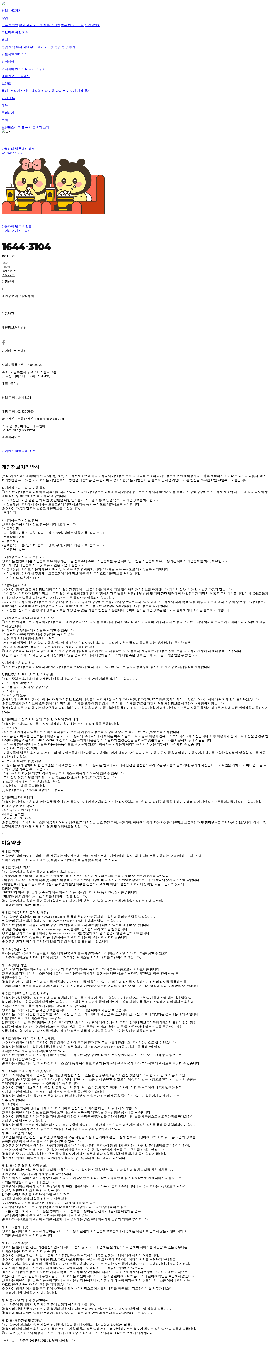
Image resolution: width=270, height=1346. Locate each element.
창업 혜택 (8, 47)
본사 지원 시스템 (31, 25)
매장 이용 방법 (51, 90)
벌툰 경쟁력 (51, 25)
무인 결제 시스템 (42, 47)
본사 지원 (22, 47)
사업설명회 (92, 25)
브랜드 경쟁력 (31, 90)
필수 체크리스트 (72, 25)
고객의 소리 (40, 127)
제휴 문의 (25, 127)
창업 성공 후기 (65, 47)
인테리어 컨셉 (11, 69)
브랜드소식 (9, 127)
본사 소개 (69, 90)
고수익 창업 (10, 25)
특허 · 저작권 (11, 90)
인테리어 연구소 (33, 69)
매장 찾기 (83, 90)
